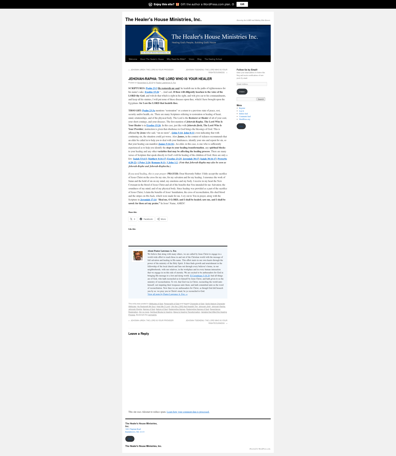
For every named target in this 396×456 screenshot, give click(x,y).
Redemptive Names (177, 309)
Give (241, 126)
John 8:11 (189, 132)
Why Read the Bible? (176, 59)
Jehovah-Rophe (135, 309)
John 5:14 (177, 132)
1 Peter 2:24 (144, 162)
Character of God (197, 303)
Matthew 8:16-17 (157, 158)
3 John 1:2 (172, 162)
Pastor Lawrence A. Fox (166, 82)
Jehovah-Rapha (218, 306)
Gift (242, 4)
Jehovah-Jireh (205, 306)
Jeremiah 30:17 (191, 158)
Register (242, 108)
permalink (152, 314)
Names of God (149, 309)
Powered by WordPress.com (260, 448)
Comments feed (245, 116)
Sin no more (144, 312)
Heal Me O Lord (163, 306)
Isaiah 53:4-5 (140, 158)
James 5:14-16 (166, 144)
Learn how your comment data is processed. (188, 411)
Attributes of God (156, 303)
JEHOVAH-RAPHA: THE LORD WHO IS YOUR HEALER (170, 78)
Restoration (133, 312)
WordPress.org (244, 119)
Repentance (215, 309)
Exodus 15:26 (152, 92)
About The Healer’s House (152, 59)
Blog (199, 59)
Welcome (133, 59)
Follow (242, 91)
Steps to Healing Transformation (186, 312)
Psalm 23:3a (148, 110)
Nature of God (162, 309)
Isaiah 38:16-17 (208, 158)
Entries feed (243, 113)
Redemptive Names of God (197, 309)
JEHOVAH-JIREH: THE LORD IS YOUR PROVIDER (151, 69)
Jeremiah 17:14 (148, 199)
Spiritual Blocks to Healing (161, 312)
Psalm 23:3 (151, 88)
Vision (191, 59)
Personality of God (171, 303)
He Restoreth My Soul (146, 306)
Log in (241, 111)
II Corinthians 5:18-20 (200, 275)
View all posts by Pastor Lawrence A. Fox (167, 294)
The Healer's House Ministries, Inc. (163, 19)
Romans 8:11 (158, 162)
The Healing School (213, 59)
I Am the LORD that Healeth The (184, 306)
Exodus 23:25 (174, 158)
